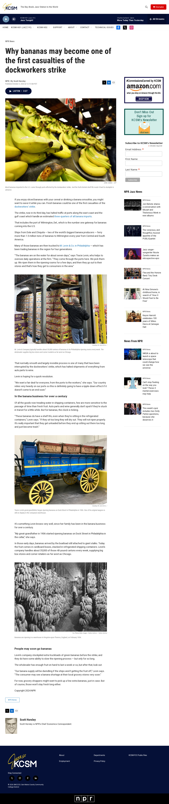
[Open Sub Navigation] (33, 27)
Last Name (132, 169)
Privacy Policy (99, 761)
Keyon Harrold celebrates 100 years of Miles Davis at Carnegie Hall (151, 321)
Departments (99, 755)
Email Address (134, 149)
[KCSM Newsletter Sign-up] (144, 122)
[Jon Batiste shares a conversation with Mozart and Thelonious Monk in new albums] (132, 205)
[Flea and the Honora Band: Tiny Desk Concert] (132, 273)
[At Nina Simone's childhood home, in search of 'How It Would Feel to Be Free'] (132, 293)
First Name (131, 159)
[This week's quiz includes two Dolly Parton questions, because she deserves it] (132, 409)
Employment (64, 761)
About (71, 27)
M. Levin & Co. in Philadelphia (75, 245)
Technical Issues (104, 27)
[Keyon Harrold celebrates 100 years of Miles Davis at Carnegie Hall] (132, 316)
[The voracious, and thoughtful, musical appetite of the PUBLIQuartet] (132, 230)
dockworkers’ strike (25, 206)
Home (5, 27)
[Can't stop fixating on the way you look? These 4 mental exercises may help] (132, 383)
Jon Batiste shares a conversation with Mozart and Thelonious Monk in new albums (152, 210)
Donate (160, 7)
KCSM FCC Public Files (138, 755)
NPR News (10, 41)
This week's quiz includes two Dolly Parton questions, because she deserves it (151, 414)
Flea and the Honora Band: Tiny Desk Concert (152, 275)
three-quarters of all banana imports (73, 216)
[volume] (14, 19)
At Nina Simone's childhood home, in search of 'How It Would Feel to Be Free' (151, 295)
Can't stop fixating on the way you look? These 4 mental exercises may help (151, 388)
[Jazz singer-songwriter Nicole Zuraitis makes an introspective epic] (132, 254)
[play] (6, 19)
